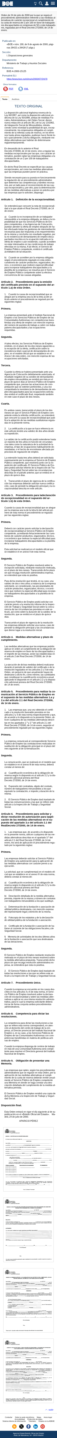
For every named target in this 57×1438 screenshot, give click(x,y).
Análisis (15, 99)
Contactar (8, 1417)
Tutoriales (32, 1421)
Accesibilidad (20, 1419)
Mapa (39, 1417)
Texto (4, 99)
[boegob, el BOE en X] (21, 1428)
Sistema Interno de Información (14, 1421)
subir (51, 1410)
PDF (11, 89)
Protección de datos (34, 1419)
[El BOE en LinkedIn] (35, 1428)
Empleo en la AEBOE (47, 1421)
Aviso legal (48, 1417)
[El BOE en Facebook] (28, 1428)
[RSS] (14, 1428)
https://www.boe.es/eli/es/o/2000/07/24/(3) (27, 79)
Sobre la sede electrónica (24, 1417)
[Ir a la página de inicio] (7, 5)
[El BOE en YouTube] (42, 1428)
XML (26, 89)
